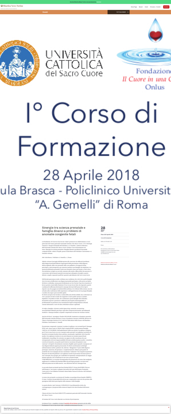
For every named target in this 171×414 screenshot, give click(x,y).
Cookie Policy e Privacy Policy (90, 409)
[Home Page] (12, 7)
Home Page (134, 7)
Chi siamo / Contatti (155, 7)
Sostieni (99, 2)
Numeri (141, 7)
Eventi (146, 7)
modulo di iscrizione (71, 403)
